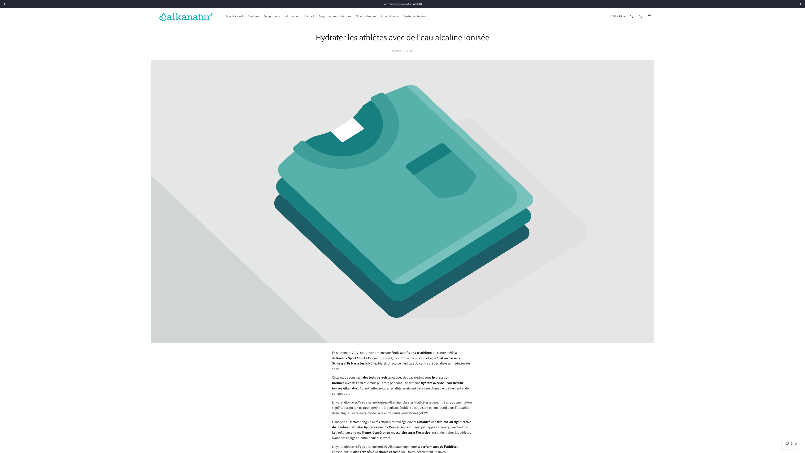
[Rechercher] (631, 16)
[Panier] (649, 16)
